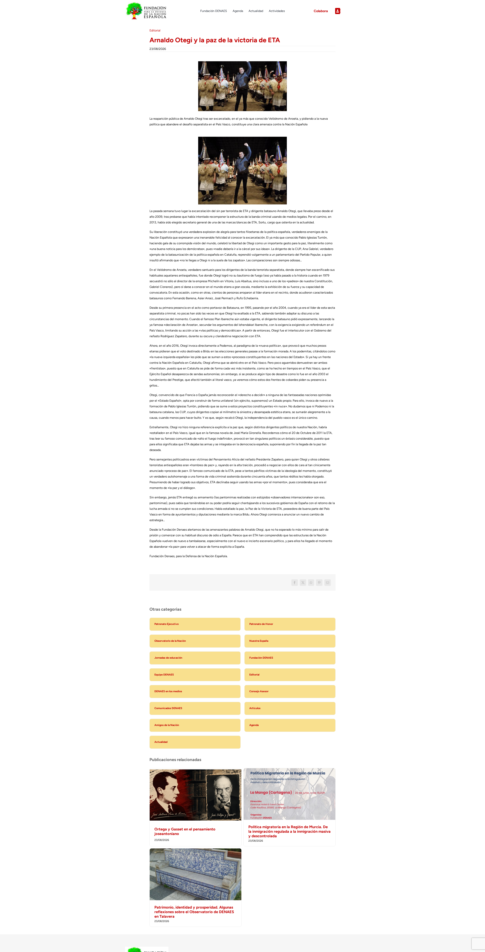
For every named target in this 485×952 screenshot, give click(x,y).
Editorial (154, 30)
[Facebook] (294, 582)
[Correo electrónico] (327, 582)
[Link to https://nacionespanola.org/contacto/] (346, 11)
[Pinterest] (319, 582)
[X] (303, 582)
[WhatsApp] (311, 582)
